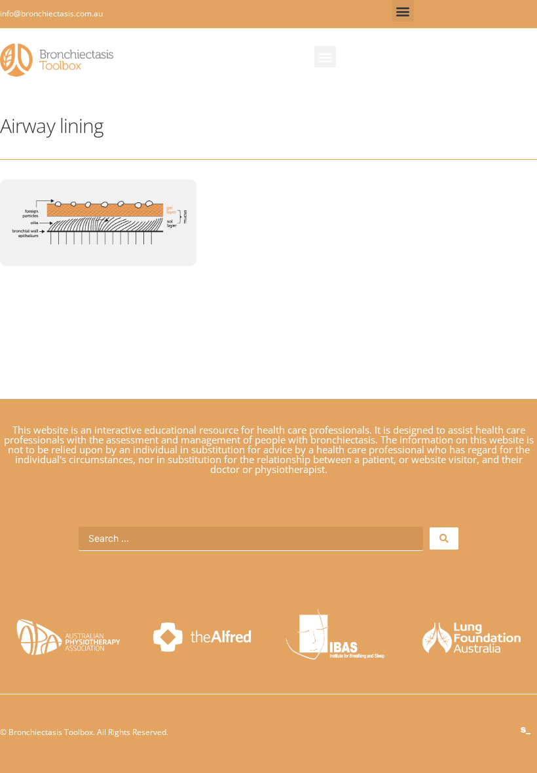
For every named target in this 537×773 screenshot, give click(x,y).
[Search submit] (444, 538)
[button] (403, 11)
